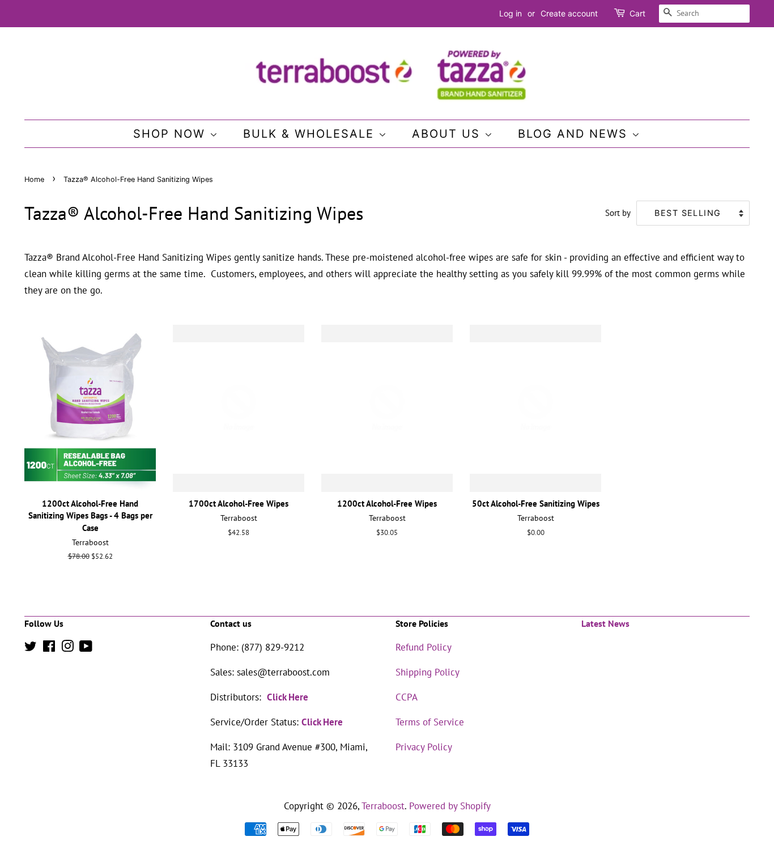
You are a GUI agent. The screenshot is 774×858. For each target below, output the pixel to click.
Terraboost (383, 806)
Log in (510, 13)
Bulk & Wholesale (311, 134)
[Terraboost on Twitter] (30, 648)
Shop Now (171, 134)
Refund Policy (423, 647)
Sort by (618, 212)
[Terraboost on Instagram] (67, 648)
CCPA (406, 697)
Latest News (605, 623)
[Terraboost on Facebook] (49, 648)
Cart (637, 13)
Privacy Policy (423, 747)
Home (34, 179)
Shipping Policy (427, 672)
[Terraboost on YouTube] (85, 648)
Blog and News (575, 134)
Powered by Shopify (450, 806)
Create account (569, 13)
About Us (448, 134)
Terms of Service (429, 722)
